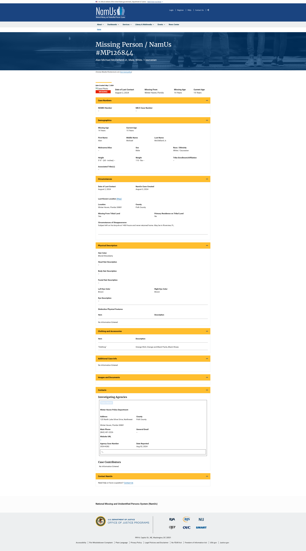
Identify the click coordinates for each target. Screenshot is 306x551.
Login (171, 10)
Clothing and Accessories (110, 331)
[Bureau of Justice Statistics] (187, 521)
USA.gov (213, 543)
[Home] (111, 12)
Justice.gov (224, 543)
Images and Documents (109, 377)
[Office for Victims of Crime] (187, 527)
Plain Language (122, 543)
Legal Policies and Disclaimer (156, 543)
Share (209, 10)
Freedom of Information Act (196, 543)
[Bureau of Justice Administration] (172, 518)
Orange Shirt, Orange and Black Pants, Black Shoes (157, 347)
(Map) (119, 199)
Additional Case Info (107, 358)
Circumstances (105, 179)
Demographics (105, 120)
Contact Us (199, 10)
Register (180, 10)
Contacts (102, 390)
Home (99, 29)
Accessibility (81, 543)
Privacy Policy (136, 543)
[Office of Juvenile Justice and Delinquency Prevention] (172, 528)
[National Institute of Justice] (201, 518)
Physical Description (107, 245)
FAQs (189, 10)
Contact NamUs (105, 476)
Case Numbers (105, 100)
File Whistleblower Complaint (101, 543)
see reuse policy (125, 72)
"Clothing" (102, 347)
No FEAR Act (176, 543)
